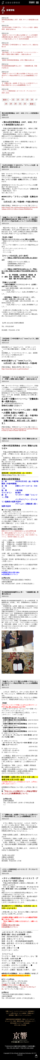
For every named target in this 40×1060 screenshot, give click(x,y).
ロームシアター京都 (10, 1021)
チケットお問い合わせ (12, 1013)
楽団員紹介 (31, 1011)
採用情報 (11, 1015)
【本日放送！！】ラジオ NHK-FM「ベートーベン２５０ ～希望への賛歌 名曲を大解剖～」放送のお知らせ (20, 53)
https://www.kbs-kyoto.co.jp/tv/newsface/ (15, 369)
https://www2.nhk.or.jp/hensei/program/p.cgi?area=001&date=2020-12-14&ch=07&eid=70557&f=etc (20, 429)
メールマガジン (27, 1015)
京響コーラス (18, 1015)
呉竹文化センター (30, 1021)
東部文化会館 (20, 1021)
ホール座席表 (22, 1013)
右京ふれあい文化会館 (20, 1025)
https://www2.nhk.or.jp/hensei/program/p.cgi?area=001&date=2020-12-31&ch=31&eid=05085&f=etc (20, 208)
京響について (9, 1011)
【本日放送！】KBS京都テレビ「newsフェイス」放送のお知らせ (20, 45)
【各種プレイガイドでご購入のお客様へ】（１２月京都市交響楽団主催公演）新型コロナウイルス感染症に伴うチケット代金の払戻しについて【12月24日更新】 (20, 37)
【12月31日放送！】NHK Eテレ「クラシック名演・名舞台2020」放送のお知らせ (20, 28)
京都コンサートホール (28, 1019)
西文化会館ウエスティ (16, 1023)
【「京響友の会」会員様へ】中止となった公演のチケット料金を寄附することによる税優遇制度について (20, 84)
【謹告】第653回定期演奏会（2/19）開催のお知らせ (18, 60)
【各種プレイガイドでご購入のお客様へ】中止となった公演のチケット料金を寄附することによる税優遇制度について (20, 75)
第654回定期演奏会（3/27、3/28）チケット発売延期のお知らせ (20, 20)
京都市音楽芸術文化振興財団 (13, 1019)
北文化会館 (26, 1023)
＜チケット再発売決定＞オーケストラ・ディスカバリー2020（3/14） (19, 92)
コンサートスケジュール (20, 1011)
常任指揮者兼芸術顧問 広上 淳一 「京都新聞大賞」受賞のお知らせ (19, 67)
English (31, 2)
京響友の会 (30, 1013)
